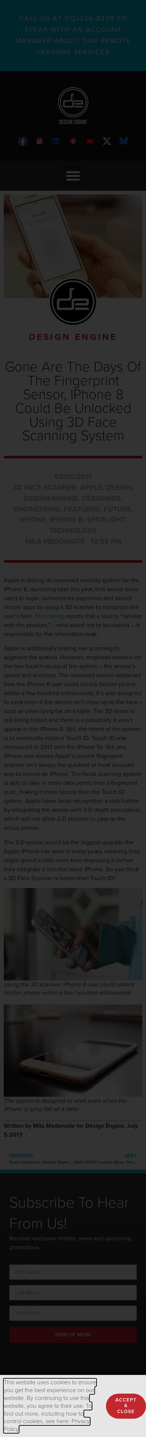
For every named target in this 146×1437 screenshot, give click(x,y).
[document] (73, 718)
